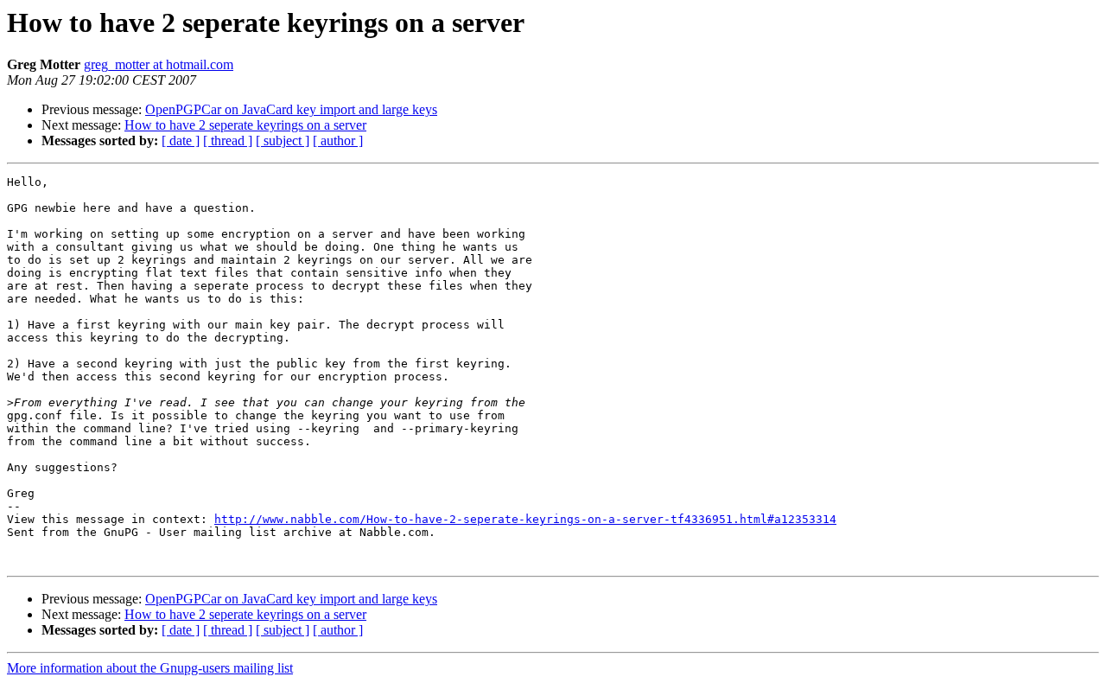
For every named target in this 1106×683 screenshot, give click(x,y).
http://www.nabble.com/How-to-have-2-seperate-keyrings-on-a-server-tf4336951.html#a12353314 (525, 519)
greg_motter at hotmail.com (158, 64)
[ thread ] (227, 140)
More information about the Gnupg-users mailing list (150, 668)
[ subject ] (282, 140)
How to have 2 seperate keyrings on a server (245, 125)
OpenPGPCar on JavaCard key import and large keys (291, 109)
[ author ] (338, 140)
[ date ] (181, 140)
